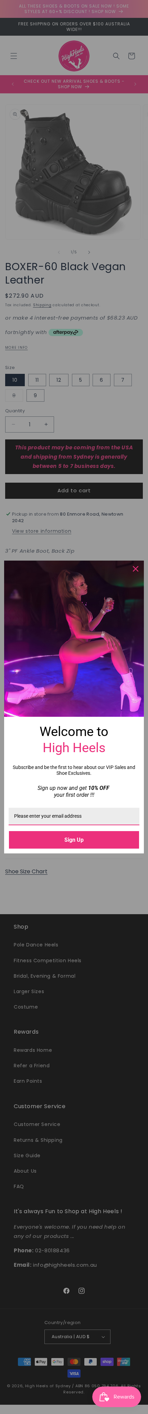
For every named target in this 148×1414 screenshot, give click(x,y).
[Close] (135, 569)
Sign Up (74, 840)
